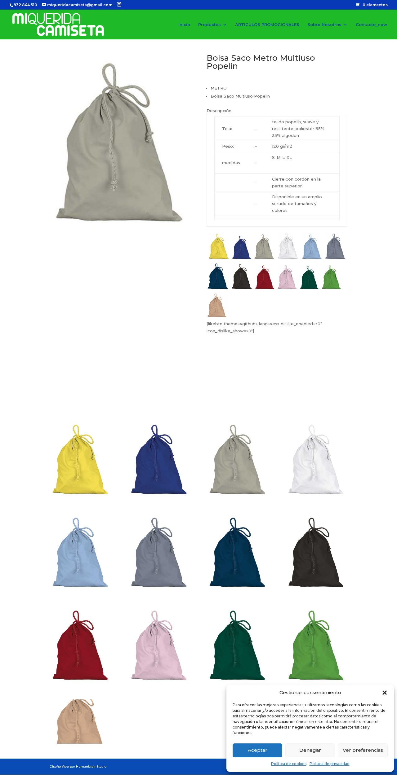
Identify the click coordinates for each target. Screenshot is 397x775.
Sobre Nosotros (324, 24)
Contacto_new (371, 24)
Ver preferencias (363, 750)
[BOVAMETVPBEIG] (81, 742)
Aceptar (257, 750)
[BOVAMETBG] (238, 495)
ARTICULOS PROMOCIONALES (267, 24)
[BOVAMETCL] (81, 588)
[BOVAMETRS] (159, 681)
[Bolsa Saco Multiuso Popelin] (120, 227)
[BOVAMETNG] (316, 588)
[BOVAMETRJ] (81, 681)
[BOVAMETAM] (81, 495)
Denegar (310, 750)
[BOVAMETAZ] (159, 495)
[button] (384, 693)
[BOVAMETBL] (316, 495)
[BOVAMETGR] (159, 588)
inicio (184, 24)
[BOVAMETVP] (316, 681)
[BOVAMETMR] (238, 588)
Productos (209, 24)
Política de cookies (288, 763)
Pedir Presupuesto (243, 398)
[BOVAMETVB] (238, 681)
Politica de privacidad (330, 763)
